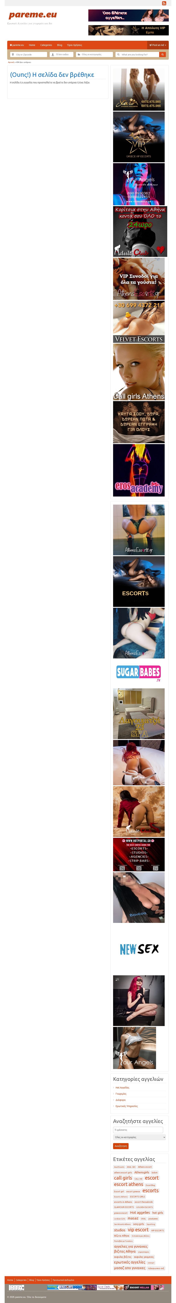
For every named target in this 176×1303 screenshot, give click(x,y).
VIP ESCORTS (157, 1230)
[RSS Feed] (164, 4)
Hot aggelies (140, 1212)
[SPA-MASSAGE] (139, 713)
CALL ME (138, 1179)
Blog (59, 45)
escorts (150, 1190)
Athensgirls (141, 1172)
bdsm (154, 1172)
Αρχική (11, 62)
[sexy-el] (139, 762)
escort (152, 1178)
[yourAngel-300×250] (139, 183)
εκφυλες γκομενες (144, 1257)
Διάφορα (121, 1100)
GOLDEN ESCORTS (144, 1207)
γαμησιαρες (143, 1252)
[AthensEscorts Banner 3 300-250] (139, 278)
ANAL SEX (131, 1167)
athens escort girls (123, 1172)
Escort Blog (150, 1185)
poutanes (153, 1218)
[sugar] (139, 672)
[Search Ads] (162, 54)
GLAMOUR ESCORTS (124, 1207)
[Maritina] (139, 811)
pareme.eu (18, 45)
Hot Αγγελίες (122, 1087)
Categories (46, 45)
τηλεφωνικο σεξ (156, 1268)
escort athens (128, 1184)
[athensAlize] (139, 529)
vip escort (138, 1229)
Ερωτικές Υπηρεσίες (127, 1106)
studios (119, 1230)
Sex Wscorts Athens (122, 1224)
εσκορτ (151, 1263)
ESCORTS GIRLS (137, 1197)
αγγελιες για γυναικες (130, 1246)
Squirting (151, 1224)
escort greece (133, 1191)
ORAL (143, 1219)
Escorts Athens (121, 1197)
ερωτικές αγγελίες (129, 1262)
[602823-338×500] (139, 897)
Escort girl (119, 1191)
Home (32, 45)
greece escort (121, 1213)
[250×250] (134, 1047)
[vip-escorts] (139, 136)
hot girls (157, 1212)
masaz (133, 1218)
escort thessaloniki (144, 1202)
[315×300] (140, 231)
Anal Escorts (119, 1167)
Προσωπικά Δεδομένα (63, 1280)
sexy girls (138, 1224)
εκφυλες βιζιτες (122, 1257)
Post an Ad (158, 45)
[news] (139, 948)
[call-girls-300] (139, 371)
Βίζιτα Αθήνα (121, 1235)
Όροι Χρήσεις (74, 45)
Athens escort (145, 1167)
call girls (123, 1178)
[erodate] (139, 421)
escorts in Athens (123, 1202)
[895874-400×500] (139, 1000)
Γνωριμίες (121, 1093)
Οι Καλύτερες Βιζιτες (141, 1236)
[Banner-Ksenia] (139, 632)
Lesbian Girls (119, 1219)
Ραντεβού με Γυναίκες (123, 1241)
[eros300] (139, 469)
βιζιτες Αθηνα (125, 1251)
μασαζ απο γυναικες (129, 1268)
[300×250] (139, 89)
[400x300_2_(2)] (139, 854)
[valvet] (139, 321)
